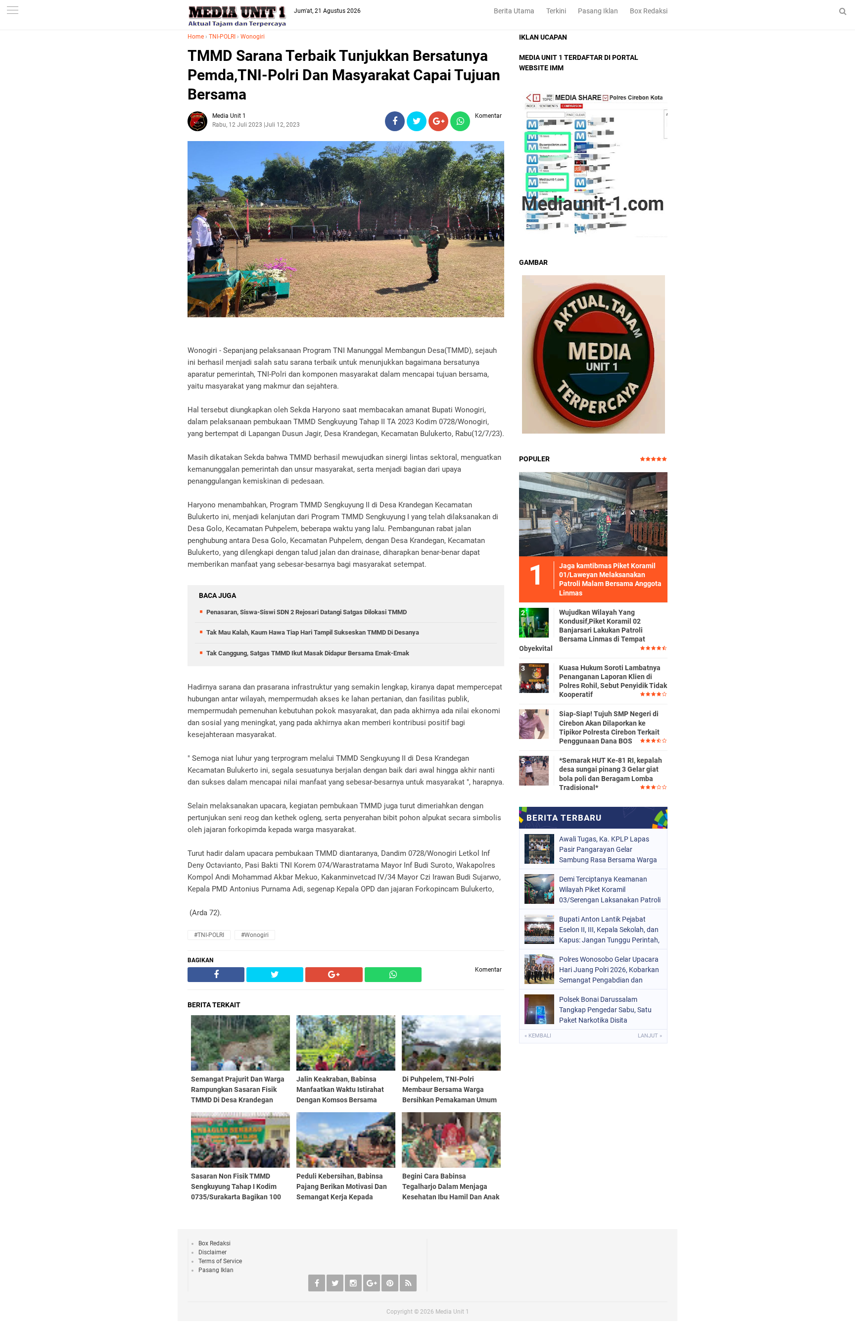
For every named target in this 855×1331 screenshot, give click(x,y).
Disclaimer (212, 1252)
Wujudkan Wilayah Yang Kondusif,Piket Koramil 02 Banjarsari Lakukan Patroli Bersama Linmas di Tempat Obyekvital (582, 630)
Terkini (556, 11)
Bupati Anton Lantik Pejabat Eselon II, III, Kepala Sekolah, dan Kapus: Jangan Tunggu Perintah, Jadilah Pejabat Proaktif (609, 929)
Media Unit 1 (452, 1311)
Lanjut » (650, 1036)
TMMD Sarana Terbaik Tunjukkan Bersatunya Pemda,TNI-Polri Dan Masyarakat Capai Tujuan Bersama (344, 75)
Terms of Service (220, 1261)
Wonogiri (252, 36)
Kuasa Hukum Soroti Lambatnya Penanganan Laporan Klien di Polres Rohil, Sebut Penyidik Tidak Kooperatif (613, 681)
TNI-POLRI (222, 36)
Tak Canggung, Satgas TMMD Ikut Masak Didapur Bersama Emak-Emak (307, 653)
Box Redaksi (648, 11)
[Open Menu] (12, 11)
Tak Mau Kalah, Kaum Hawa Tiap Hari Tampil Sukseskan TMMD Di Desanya (312, 632)
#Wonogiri (255, 935)
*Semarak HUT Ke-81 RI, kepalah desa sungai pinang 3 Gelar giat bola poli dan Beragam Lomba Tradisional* (610, 773)
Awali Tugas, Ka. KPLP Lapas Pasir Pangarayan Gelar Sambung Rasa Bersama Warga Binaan (608, 849)
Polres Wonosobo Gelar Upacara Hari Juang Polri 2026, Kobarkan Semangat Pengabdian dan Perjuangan (609, 969)
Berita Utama (514, 11)
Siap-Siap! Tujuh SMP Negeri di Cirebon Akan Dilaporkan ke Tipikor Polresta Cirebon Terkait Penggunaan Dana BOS (609, 727)
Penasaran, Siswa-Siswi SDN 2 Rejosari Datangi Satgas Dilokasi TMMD (306, 612)
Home (196, 36)
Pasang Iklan (598, 11)
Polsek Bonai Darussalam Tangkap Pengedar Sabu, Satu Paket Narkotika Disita (605, 1009)
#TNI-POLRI (209, 935)
